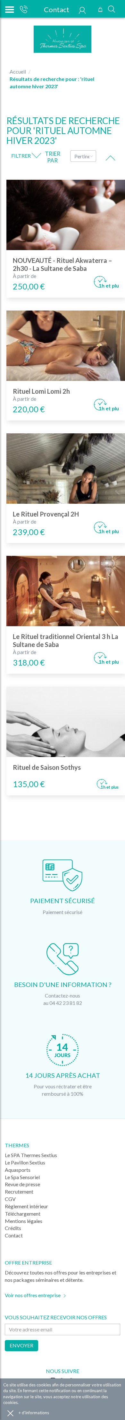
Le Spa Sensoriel (22, 1177)
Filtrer (21, 156)
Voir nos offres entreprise (33, 1295)
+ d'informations (34, 1412)
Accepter (10, 1413)
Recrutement (19, 1191)
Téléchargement (22, 1214)
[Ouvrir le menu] (9, 9)
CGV (10, 1199)
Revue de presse (22, 1184)
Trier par (52, 157)
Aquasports (17, 1170)
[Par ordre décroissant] (110, 157)
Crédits (13, 1228)
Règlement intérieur (26, 1206)
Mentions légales (23, 1221)
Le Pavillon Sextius (25, 1162)
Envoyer (21, 1345)
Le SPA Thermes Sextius (31, 1155)
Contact (56, 9)
